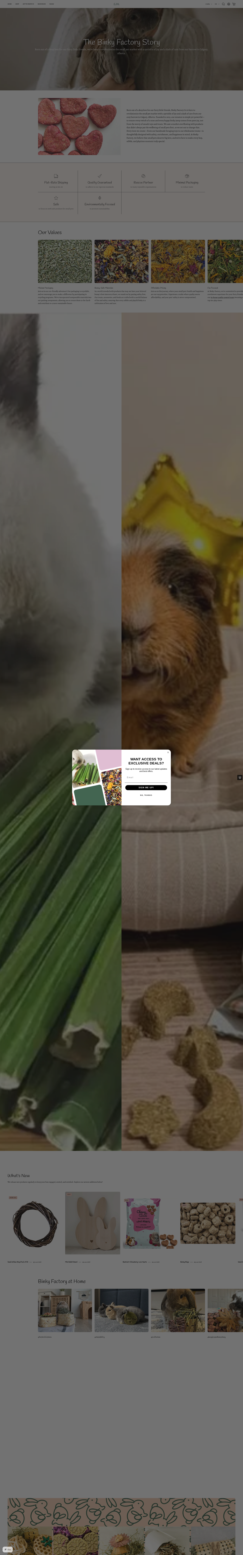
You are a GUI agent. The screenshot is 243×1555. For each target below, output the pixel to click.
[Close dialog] (168, 752)
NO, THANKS (146, 795)
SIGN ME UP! (146, 788)
